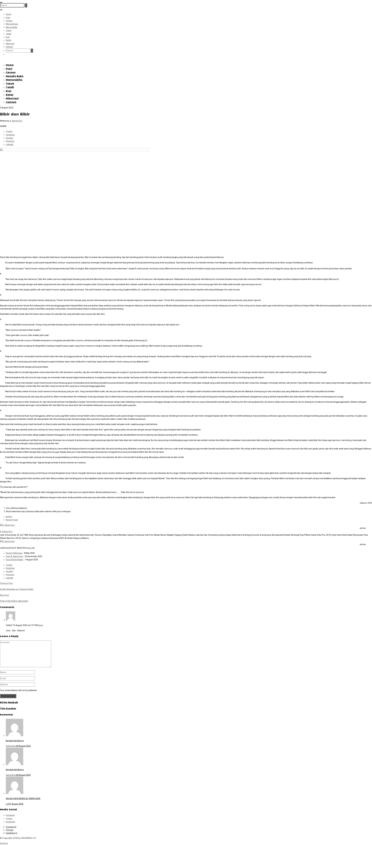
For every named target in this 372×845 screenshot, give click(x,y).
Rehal (8, 40)
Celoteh (9, 47)
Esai (8, 37)
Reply (40, 625)
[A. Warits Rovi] (7, 525)
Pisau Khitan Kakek (14, 559)
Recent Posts (12, 520)
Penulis (9, 830)
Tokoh (8, 30)
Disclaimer (11, 827)
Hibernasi (10, 43)
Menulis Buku (12, 24)
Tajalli (8, 34)
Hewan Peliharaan (14, 553)
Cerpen (9, 21)
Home (8, 14)
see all (31, 548)
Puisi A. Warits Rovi (14, 556)
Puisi (8, 17)
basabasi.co (11, 833)
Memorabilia (11, 27)
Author (9, 516)
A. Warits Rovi (16, 121)
